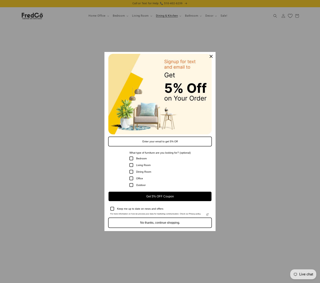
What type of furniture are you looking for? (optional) (160, 152)
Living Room (143, 165)
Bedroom (141, 158)
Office (139, 178)
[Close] (211, 56)
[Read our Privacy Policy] (207, 214)
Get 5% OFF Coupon (160, 196)
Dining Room (143, 171)
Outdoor (141, 185)
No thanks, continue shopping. (160, 222)
